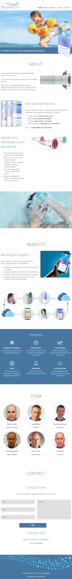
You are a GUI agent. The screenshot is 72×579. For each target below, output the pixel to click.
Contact (67, 7)
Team (60, 7)
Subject (4, 517)
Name (4, 502)
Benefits (53, 7)
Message (41, 502)
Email (4, 509)
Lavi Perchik (46, 573)
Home (40, 7)
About (46, 7)
